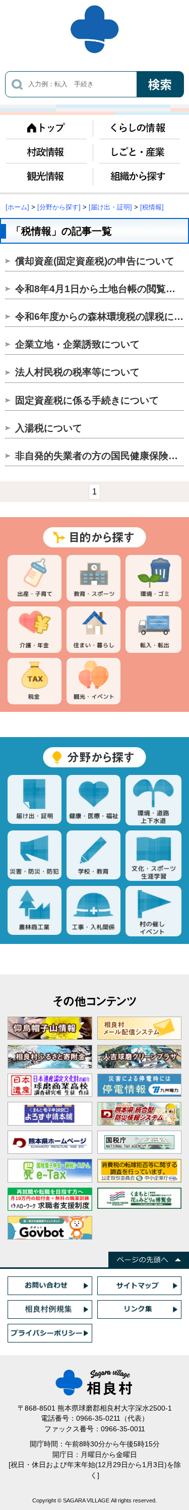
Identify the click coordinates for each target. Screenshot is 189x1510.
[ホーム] (17, 207)
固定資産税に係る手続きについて (87, 400)
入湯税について (48, 428)
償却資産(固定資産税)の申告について (94, 261)
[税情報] (152, 207)
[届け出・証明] (110, 207)
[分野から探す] (59, 207)
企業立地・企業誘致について (77, 344)
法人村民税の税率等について (77, 372)
